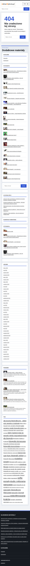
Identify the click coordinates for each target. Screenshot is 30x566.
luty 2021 (5, 312)
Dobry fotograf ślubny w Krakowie (13, 156)
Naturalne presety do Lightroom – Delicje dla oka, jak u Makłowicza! (14, 531)
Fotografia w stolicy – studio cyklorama (14, 160)
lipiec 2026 (5, 268)
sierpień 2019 (6, 337)
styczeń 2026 (6, 272)
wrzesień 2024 (6, 275)
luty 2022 (5, 295)
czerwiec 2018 (6, 342)
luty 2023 (5, 291)
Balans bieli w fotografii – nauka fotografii (15, 129)
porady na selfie (14, 471)
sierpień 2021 (6, 300)
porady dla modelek (16, 469)
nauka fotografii (16, 464)
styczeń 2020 (6, 330)
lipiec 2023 (5, 281)
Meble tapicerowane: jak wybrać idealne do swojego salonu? (13, 528)
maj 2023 (5, 286)
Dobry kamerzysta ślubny (12, 164)
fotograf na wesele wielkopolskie (9, 450)
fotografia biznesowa (17, 441)
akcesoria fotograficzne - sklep (14, 421)
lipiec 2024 (5, 277)
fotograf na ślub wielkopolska (20, 450)
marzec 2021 (6, 309)
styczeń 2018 (6, 354)
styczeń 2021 (6, 314)
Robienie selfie (10, 231)
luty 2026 (5, 270)
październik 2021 (6, 298)
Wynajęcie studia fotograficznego (13, 83)
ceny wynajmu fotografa (14, 426)
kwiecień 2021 (6, 307)
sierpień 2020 (6, 316)
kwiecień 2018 (6, 347)
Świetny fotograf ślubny (11, 139)
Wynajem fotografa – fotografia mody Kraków (16, 98)
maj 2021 (5, 305)
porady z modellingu (22, 471)
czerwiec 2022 (6, 293)
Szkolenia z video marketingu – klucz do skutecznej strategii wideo (14, 533)
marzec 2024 (6, 279)
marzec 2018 (6, 349)
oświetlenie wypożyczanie (16, 467)
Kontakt (3, 563)
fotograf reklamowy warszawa (10, 452)
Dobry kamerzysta (10, 124)
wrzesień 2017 (6, 356)
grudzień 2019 (6, 333)
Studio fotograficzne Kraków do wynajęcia (16, 487)
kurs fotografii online (15, 456)
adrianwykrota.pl (5, 560)
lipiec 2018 (5, 340)
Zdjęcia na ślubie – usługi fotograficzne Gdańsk (16, 113)
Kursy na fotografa (10, 108)
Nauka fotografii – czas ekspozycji (13, 169)
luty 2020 (5, 328)
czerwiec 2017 (6, 358)
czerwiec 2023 (6, 284)
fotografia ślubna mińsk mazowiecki (16, 448)
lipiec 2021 (5, 302)
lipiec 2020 (5, 319)
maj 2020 (5, 323)
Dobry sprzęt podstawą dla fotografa (14, 151)
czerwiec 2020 (6, 321)
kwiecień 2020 (6, 326)
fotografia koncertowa (11, 446)
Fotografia (5, 58)
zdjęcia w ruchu (12, 502)
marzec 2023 (6, 288)
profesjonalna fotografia (7, 473)
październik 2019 (6, 335)
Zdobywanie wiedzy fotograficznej (13, 173)
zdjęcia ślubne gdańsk (19, 502)
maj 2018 (5, 344)
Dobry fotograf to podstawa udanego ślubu (15, 88)
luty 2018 (5, 351)
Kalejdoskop (5, 60)
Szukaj (26, 8)
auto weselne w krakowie (11, 423)
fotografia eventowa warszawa (11, 444)
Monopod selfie (13, 462)
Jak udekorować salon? (11, 135)
